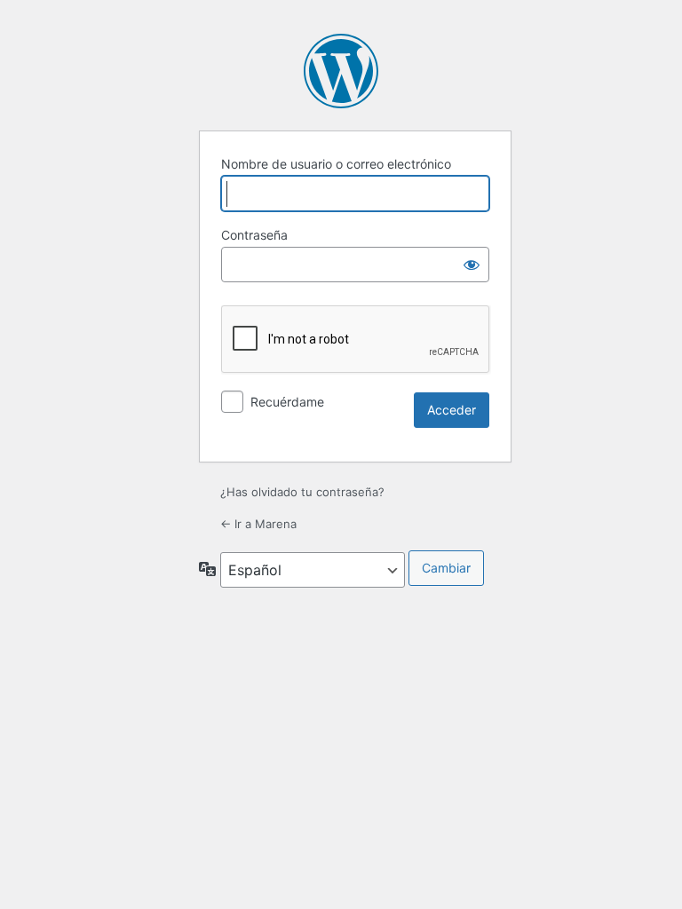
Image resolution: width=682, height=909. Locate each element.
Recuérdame (287, 401)
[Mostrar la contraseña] (471, 264)
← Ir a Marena (258, 524)
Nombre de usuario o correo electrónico (336, 163)
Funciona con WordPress (341, 71)
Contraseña (254, 234)
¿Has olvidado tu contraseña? (302, 492)
